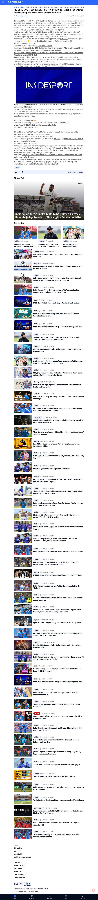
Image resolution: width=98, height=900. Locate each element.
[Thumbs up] (16, 172)
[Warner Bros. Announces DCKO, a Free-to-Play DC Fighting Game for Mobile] (23, 254)
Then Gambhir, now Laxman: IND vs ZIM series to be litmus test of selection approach (58, 433)
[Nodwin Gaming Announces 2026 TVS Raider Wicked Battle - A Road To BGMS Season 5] (23, 668)
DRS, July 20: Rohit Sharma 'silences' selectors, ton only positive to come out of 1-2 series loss (57, 634)
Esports (36, 263)
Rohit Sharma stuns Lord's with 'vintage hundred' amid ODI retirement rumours (55, 693)
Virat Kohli (18, 854)
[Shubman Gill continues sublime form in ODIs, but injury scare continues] (23, 704)
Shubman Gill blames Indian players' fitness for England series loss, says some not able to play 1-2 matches (57, 610)
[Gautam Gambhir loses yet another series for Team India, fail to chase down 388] (23, 716)
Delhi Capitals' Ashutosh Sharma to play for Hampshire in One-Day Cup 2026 (58, 457)
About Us (17, 871)
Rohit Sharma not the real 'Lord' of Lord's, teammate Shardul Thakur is (56, 587)
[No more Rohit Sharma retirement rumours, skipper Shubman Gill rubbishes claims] (23, 597)
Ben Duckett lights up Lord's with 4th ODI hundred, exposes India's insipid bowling (56, 741)
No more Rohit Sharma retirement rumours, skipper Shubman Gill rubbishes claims (58, 599)
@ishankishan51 (65, 41)
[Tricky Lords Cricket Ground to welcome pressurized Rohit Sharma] (23, 799)
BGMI (35, 300)
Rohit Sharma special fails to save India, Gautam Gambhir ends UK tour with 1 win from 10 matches (58, 658)
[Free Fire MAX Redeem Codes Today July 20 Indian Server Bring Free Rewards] (23, 645)
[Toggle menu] (3, 2)
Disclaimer (18, 868)
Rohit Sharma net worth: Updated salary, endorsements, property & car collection (58, 788)
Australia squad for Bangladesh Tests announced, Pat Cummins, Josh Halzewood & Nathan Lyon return (73, 245)
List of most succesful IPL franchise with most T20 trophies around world (56, 824)
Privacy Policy (19, 865)
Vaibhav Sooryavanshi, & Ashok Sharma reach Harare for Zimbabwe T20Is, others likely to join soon (55, 539)
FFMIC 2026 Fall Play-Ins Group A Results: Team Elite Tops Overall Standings (58, 397)
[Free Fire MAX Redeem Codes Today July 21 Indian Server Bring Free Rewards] (23, 349)
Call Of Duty (37, 417)
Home (16, 845)
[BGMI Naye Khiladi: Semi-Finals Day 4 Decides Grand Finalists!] (23, 301)
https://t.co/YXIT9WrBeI (23, 125)
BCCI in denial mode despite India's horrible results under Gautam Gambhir (58, 528)
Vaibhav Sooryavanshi (22, 857)
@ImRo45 (64, 39)
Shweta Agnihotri (21, 16)
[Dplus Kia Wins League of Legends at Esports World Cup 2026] (23, 621)
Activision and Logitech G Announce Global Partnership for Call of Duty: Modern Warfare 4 (58, 421)
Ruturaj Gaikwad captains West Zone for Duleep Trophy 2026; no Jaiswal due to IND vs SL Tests (58, 504)
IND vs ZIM (32, 898)
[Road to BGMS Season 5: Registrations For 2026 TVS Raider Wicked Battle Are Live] (23, 313)
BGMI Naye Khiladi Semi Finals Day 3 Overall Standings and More (57, 326)
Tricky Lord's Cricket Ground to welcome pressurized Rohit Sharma (58, 800)
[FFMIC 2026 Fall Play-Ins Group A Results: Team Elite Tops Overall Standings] (23, 396)
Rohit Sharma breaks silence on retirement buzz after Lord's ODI (58, 551)
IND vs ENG (18, 848)
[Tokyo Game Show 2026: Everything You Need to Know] (23, 775)
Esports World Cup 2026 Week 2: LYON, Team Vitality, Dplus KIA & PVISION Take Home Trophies (58, 480)
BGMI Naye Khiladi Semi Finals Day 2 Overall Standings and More (57, 682)
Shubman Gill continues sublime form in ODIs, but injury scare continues (56, 705)
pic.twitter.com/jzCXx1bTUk (25, 43)
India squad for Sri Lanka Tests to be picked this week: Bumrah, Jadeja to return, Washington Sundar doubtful (48, 215)
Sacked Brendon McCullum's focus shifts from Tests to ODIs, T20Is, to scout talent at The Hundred (49, 245)
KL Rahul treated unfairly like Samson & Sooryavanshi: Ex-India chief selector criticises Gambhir (57, 409)
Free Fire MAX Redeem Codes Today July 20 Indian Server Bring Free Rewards (57, 646)
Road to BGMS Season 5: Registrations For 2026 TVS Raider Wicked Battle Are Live (56, 314)
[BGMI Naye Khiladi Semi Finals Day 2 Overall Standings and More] (23, 680)
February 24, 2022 (31, 127)
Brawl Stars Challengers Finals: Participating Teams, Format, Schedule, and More (56, 445)
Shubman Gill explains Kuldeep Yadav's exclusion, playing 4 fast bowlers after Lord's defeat (57, 492)
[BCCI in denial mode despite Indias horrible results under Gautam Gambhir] (23, 526)
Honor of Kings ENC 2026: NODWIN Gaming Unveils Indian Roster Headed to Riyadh (57, 267)
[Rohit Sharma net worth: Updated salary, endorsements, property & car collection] (23, 787)
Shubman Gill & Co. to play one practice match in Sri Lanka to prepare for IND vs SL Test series (56, 516)
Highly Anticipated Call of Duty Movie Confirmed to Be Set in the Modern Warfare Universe (58, 812)
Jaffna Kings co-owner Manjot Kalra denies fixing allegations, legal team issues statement (57, 752)
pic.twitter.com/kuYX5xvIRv (25, 141)
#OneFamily (34, 41)
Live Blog (37, 713)
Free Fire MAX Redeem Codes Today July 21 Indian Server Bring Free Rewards (57, 350)
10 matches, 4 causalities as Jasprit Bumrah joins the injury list (57, 764)
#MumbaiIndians (45, 41)
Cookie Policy (19, 874)
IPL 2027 (17, 851)
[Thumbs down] (22, 172)
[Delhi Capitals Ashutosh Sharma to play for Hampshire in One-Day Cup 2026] (23, 455)
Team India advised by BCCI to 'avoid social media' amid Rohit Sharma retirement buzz (56, 835)
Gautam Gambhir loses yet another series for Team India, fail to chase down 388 (57, 717)
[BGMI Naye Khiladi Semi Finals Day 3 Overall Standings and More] (23, 325)
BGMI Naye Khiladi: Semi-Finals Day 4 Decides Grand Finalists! (56, 303)
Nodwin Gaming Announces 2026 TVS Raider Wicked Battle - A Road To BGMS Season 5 (57, 670)
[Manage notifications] (93, 890)
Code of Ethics (19, 877)
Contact (17, 862)
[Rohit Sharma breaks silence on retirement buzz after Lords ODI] (23, 550)
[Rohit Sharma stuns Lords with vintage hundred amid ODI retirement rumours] (23, 692)
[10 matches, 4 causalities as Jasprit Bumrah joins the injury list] (23, 763)
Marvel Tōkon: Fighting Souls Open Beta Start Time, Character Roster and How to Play (57, 386)
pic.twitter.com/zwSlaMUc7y (44, 125)
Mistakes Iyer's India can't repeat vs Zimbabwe (51, 468)
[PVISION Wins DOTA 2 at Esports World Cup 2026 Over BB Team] (23, 574)
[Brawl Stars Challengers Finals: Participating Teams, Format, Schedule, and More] (23, 443)
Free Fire (36, 346)
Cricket (17, 167)
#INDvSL (56, 41)
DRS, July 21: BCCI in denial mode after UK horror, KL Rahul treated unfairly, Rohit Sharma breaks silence (58, 374)
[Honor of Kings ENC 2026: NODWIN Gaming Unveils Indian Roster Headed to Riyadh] (23, 266)
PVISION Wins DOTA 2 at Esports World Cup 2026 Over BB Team (57, 575)
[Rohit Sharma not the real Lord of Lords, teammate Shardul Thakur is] (23, 585)
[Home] (15, 2)
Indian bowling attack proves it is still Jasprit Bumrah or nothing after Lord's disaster (57, 729)
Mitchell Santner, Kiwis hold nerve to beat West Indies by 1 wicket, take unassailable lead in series (56, 563)
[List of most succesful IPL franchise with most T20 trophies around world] (23, 822)
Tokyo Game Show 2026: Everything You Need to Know (54, 776)
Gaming (36, 251)
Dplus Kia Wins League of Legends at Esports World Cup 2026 (57, 622)
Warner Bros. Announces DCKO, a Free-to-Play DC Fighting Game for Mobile (57, 255)
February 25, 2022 (45, 46)
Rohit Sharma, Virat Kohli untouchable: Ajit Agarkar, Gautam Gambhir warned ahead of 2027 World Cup (24, 245)
